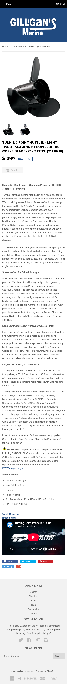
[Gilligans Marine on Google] (37, 640)
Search (33, 591)
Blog (33, 604)
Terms (33, 613)
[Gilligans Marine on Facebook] (29, 640)
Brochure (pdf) (9, 517)
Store (33, 600)
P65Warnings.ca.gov (12, 468)
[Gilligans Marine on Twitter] (21, 640)
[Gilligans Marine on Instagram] (46, 640)
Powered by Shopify (45, 671)
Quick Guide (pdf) (11, 513)
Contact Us (33, 609)
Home (5, 46)
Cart (62, 3)
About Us (33, 596)
